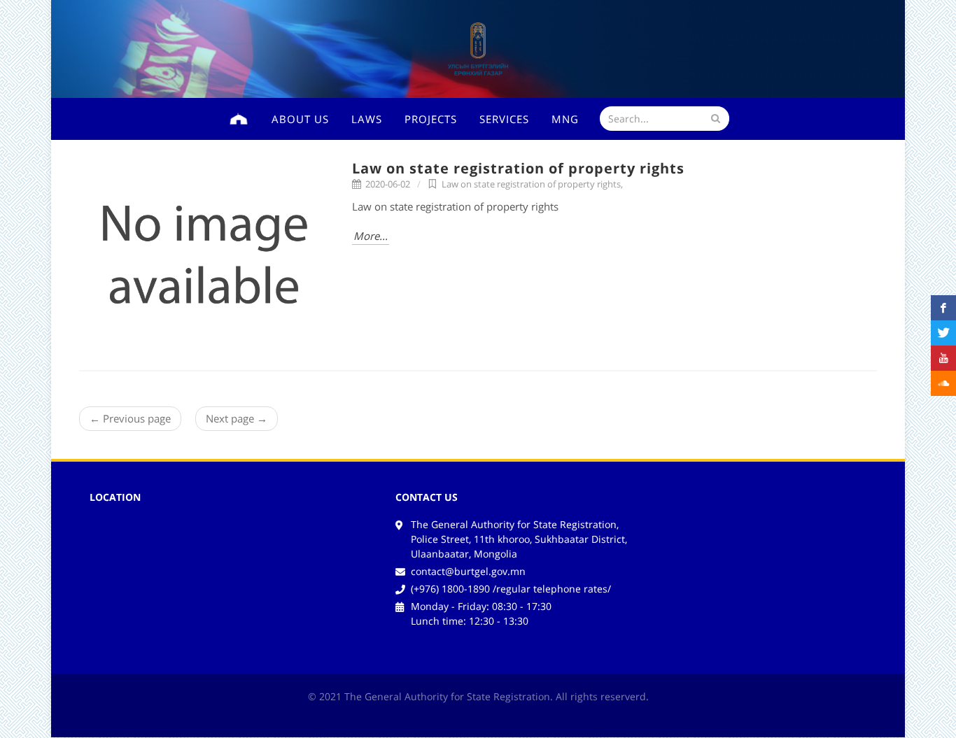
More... (370, 236)
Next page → (236, 418)
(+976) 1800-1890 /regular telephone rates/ (511, 588)
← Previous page (130, 418)
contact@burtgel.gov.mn (468, 571)
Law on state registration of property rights (518, 168)
